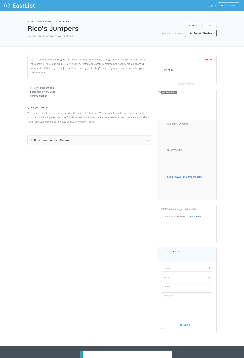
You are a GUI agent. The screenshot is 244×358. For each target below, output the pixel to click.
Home (30, 21)
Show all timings (187, 85)
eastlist (177, 251)
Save (210, 25)
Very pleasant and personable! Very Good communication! (42, 91)
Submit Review (202, 33)
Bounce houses (44, 21)
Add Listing (229, 5)
